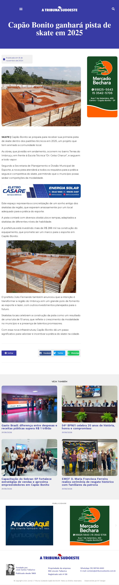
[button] (20, 8)
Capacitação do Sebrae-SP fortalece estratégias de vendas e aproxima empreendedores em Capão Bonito (27, 481)
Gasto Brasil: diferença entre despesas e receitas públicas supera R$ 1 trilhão (29, 427)
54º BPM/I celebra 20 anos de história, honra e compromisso (88, 427)
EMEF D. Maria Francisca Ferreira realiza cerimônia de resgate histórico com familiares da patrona (88, 481)
